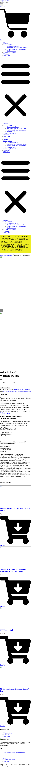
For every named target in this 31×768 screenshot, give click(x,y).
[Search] (1, 4)
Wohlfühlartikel (8, 255)
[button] (15, 90)
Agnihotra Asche (11, 51)
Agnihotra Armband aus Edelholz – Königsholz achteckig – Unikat (13, 570)
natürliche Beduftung (25, 391)
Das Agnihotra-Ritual (13, 46)
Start (1, 255)
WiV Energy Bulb (6, 630)
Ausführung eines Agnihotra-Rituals (17, 47)
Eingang (5, 43)
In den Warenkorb (5, 388)
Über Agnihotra (7, 44)
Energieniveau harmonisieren (11, 391)
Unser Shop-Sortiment (9, 52)
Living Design (17, 389)
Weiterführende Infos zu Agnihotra (16, 49)
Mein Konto (6, 55)
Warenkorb (6, 54)
